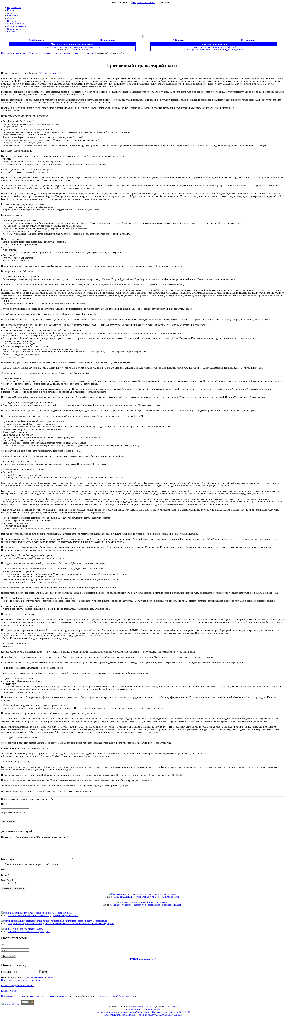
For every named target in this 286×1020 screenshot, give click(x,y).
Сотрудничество (15, 23)
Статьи (10, 18)
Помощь (11, 21)
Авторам (11, 13)
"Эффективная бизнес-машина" (38, 977)
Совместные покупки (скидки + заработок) (214, 47)
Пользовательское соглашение (119, 1014)
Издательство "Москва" (143, 1006)
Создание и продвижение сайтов (143, 1009)
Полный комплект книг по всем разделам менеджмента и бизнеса (34, 996)
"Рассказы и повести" (50, 73)
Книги (10, 10)
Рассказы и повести (83, 53)
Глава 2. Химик (9, 990)
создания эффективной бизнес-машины (115, 996)
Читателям (12, 15)
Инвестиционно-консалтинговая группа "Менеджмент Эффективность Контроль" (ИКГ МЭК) (143, 1012)
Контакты (12, 31)
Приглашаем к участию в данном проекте (22, 980)
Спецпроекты (14, 29)
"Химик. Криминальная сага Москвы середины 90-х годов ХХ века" (43, 915)
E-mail (5, 875)
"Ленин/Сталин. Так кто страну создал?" (29, 931)
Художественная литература (56, 53)
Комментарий (8, 859)
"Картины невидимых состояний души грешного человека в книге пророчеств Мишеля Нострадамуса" (61, 923)
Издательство (14, 7)
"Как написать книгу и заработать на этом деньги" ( (146, 904)
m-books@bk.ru (171, 1006)
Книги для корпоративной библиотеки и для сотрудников (213, 49)
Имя (4, 804)
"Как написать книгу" (77, 49)
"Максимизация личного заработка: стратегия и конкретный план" (146, 896)
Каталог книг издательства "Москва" (20, 53)
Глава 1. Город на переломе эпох (17, 985)
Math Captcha (7, 880)
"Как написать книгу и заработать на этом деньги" (75, 47)
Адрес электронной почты (15, 812)
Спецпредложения (16, 26)
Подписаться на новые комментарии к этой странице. (32, 864)
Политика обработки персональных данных (159, 1014)
